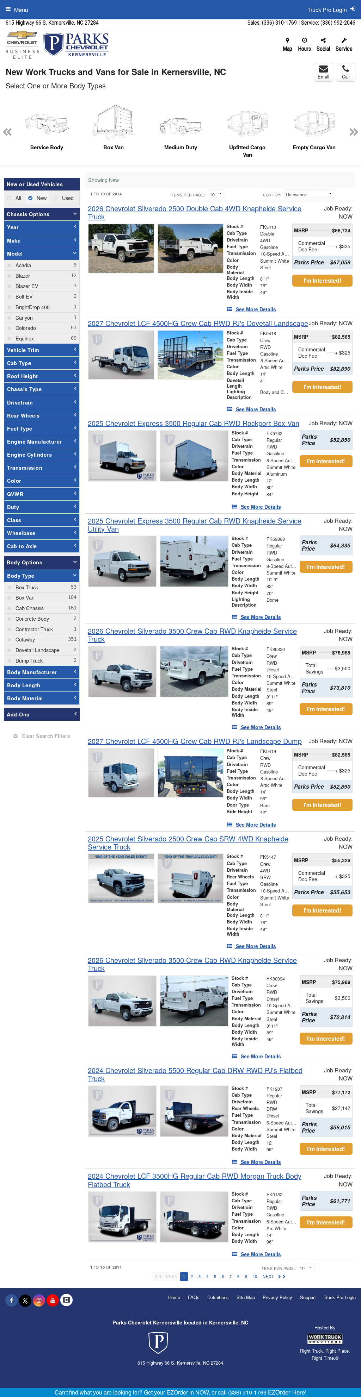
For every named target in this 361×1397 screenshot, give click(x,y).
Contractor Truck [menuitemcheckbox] (33, 629)
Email (323, 76)
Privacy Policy (277, 1297)
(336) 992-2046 (337, 22)
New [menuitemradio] (41, 197)
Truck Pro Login (340, 1297)
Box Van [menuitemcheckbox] (24, 597)
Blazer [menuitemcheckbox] (22, 275)
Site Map (246, 1297)
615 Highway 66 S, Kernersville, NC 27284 (52, 22)
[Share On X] (25, 1300)
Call (346, 76)
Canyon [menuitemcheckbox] (23, 317)
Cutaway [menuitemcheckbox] (24, 639)
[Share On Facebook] (11, 1300)
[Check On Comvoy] (66, 1300)
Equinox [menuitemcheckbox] (24, 338)
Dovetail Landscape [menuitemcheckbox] (37, 649)
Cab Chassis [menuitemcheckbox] (29, 608)
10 (255, 1276)
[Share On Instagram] (39, 1300)
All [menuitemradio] (17, 197)
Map (287, 48)
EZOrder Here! (287, 1392)
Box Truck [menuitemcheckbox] (26, 587)
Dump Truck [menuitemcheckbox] (28, 660)
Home (174, 1297)
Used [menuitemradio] (67, 197)
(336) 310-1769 (279, 22)
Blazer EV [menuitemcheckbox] (26, 285)
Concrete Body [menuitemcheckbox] (31, 618)
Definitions (218, 1297)
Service (344, 48)
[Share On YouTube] (53, 1300)
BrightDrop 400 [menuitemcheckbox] (32, 307)
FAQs (194, 1297)
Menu (21, 10)
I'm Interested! (322, 280)
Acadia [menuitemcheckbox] (22, 265)
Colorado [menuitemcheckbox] (25, 327)
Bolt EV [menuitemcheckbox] (23, 296)
